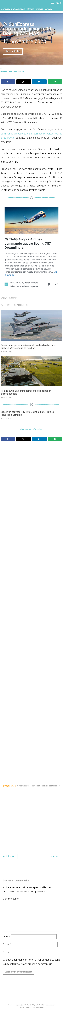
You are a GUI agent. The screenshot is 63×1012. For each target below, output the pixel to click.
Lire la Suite (12, 51)
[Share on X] (23, 81)
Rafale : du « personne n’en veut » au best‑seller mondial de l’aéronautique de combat (28, 347)
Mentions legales (14, 1005)
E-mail (7, 944)
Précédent (8, 856)
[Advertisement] (32, 581)
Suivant (55, 856)
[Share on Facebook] (8, 81)
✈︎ (1, 68)
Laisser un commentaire (12, 71)
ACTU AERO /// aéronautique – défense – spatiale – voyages (26, 9)
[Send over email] (55, 81)
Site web (7, 952)
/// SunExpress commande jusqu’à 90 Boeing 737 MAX (27, 28)
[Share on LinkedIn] (39, 81)
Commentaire (11, 898)
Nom (6, 936)
